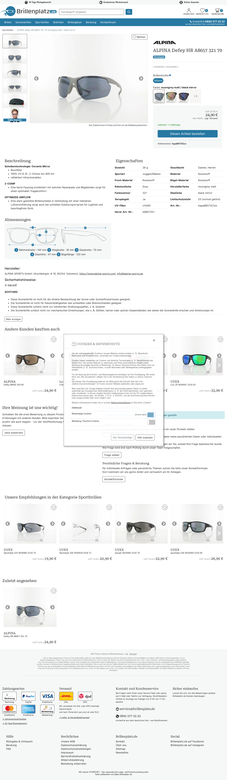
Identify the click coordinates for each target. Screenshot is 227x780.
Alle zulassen (145, 437)
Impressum (77, 407)
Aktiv (151, 415)
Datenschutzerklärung (120, 403)
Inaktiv (152, 422)
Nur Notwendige (122, 437)
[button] (151, 414)
